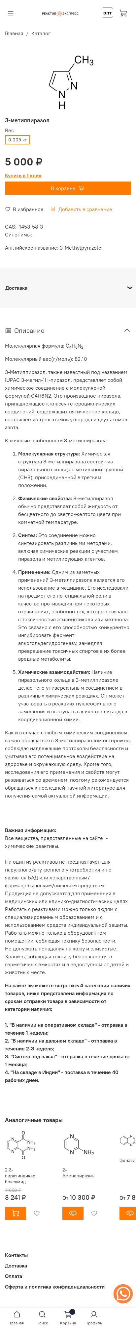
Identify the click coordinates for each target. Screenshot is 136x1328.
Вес (9, 130)
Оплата (13, 1276)
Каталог (41, 33)
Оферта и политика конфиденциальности (55, 1286)
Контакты (16, 1255)
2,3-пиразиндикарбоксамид (20, 1176)
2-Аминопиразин (78, 1173)
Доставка (16, 1265)
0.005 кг (17, 140)
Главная (14, 33)
